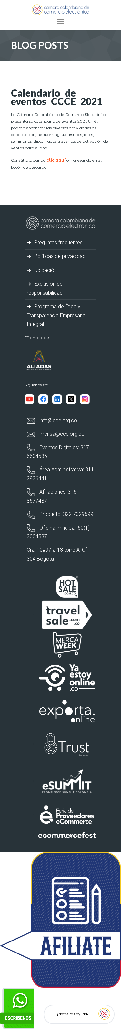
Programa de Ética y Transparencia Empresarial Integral (56, 315)
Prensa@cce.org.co (61, 434)
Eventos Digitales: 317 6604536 (58, 451)
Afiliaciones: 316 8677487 (51, 496)
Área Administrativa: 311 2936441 (60, 473)
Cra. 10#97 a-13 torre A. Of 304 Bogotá (57, 554)
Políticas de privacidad (59, 256)
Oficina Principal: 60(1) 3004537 (58, 532)
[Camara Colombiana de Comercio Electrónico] (60, 9)
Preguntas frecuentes (58, 243)
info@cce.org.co (57, 420)
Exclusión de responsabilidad (45, 288)
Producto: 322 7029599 (65, 514)
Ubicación (45, 270)
